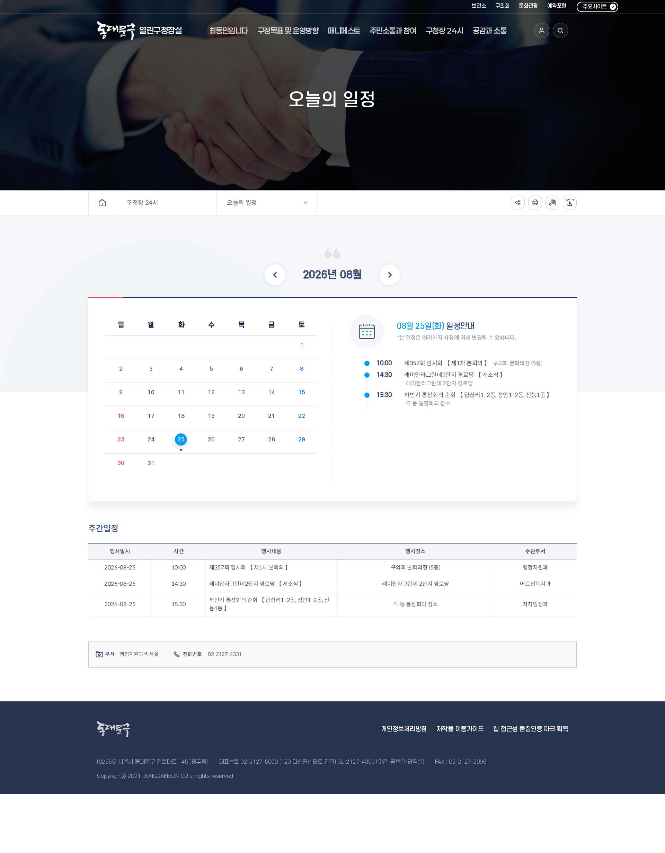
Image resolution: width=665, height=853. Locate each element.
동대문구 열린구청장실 (121, 729)
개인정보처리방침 (404, 729)
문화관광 (528, 6)
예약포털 (556, 6)
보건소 (479, 6)
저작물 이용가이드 (460, 729)
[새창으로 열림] (552, 202)
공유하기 (518, 202)
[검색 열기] (560, 30)
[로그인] (541, 30)
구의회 (502, 6)
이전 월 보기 (275, 274)
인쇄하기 (535, 202)
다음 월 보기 (390, 274)
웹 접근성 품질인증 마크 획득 (530, 729)
